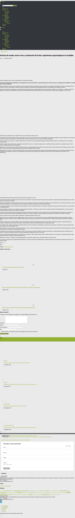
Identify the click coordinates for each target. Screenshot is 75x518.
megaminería (15, 494)
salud (37, 494)
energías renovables (39, 492)
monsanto (24, 494)
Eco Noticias (7, 11)
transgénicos (55, 494)
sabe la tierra (34, 494)
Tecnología (7, 17)
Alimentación (4, 19)
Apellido (4, 457)
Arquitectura (7, 16)
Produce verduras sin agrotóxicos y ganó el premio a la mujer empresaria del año (18, 307)
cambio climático (64, 490)
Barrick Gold (51, 490)
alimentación (25, 490)
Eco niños (6, 13)
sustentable (51, 494)
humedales (50, 492)
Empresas (4, 24)
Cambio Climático (7, 403)
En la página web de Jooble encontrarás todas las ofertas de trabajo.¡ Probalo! (15, 440)
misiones (20, 494)
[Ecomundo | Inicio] (2, 1)
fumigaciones (44, 492)
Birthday (4, 462)
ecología (19, 492)
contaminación (3, 492)
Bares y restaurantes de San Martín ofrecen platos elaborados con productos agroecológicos (21, 287)
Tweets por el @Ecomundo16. (5, 485)
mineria (18, 494)
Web (1, 329)
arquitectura (37, 490)
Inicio (3, 7)
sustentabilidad (45, 494)
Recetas (8, 23)
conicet (69, 490)
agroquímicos (11, 490)
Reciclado (6, 18)
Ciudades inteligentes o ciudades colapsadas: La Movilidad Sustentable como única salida (20, 427)
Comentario (2, 323)
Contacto (4, 25)
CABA (59, 490)
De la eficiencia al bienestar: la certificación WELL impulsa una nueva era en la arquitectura (20, 384)
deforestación (11, 492)
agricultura (1, 490)
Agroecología (7, 21)
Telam (4, 242)
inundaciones (64, 492)
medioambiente (10, 494)
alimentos (30, 490)
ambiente (33, 490)
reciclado (30, 494)
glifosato (47, 492)
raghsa (27, 494)
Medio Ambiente (5, 8)
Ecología (3, 9)
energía (24, 492)
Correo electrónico (4, 327)
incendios (54, 492)
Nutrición (6, 22)
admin (2, 58)
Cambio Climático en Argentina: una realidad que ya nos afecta (15, 405)
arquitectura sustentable (44, 490)
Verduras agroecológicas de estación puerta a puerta (13, 267)
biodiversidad (56, 490)
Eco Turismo (7, 12)
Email (4, 447)
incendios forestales (59, 492)
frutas (10, 246)
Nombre (2, 325)
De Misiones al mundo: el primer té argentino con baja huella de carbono (17, 362)
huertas (12, 246)
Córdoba (8, 492)
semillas (40, 494)
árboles (58, 494)
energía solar (32, 492)
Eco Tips (6, 14)
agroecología (6, 246)
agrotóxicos (17, 490)
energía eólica (27, 492)
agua (21, 490)
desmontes (15, 492)
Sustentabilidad (5, 15)
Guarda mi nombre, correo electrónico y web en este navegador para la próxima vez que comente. (19, 331)
